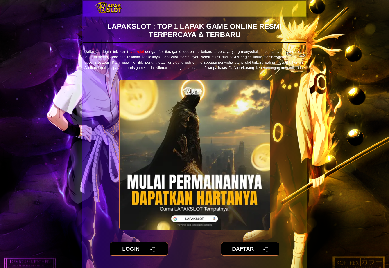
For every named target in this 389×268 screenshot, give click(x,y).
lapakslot (136, 52)
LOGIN (131, 249)
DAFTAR (243, 249)
